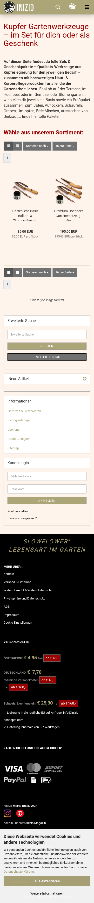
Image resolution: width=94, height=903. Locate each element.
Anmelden (47, 500)
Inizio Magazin (36, 823)
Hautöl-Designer (18, 439)
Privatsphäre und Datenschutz (24, 598)
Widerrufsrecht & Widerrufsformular (28, 590)
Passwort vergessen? (22, 518)
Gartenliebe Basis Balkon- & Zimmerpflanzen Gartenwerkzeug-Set (25, 215)
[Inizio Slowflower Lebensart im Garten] (17, 7)
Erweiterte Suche (47, 357)
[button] (8, 146)
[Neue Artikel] (85, 379)
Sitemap (13, 448)
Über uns (13, 429)
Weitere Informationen (47, 893)
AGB (7, 606)
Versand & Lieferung (17, 582)
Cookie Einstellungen (18, 622)
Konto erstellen (17, 511)
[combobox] (37, 146)
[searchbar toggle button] (58, 7)
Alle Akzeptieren (47, 881)
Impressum (11, 615)
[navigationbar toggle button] (87, 7)
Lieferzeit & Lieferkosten (24, 411)
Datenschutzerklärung (19, 871)
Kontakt (9, 574)
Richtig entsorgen (19, 420)
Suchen (47, 346)
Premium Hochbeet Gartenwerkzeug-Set (68, 215)
